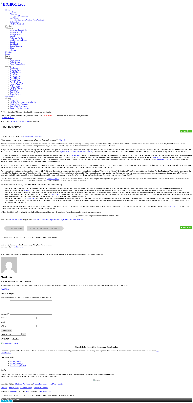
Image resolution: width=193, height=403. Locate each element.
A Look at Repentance (18, 366)
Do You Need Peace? (14, 228)
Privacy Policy (14, 388)
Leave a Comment (35, 136)
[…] (157, 351)
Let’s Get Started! (7, 401)
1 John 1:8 (61, 140)
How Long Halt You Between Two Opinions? (45, 228)
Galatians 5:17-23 (53, 179)
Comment (5, 314)
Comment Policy (26, 388)
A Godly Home (15, 362)
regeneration (65, 219)
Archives (4, 388)
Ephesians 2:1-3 (66, 152)
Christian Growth (16, 219)
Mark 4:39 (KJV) (8, 118)
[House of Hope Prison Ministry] (13, 4)
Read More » (5, 289)
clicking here (18, 247)
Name (3, 318)
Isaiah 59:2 (31, 198)
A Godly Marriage (16, 364)
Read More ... (6, 353)
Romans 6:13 (28, 190)
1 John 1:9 (173, 206)
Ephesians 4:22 (156, 157)
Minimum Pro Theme (22, 384)
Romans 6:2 (161, 159)
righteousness (55, 219)
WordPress (52, 384)
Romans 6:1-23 (75, 155)
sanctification (44, 219)
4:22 (74, 152)
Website (3, 326)
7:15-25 (89, 152)
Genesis (28, 391)
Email (3, 322)
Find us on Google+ (41, 388)
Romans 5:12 (81, 152)
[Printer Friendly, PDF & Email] (186, 132)
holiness (73, 219)
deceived (80, 219)
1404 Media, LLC (45, 391)
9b (171, 159)
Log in (60, 384)
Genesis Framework (40, 384)
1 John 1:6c (54, 194)
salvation (36, 219)
